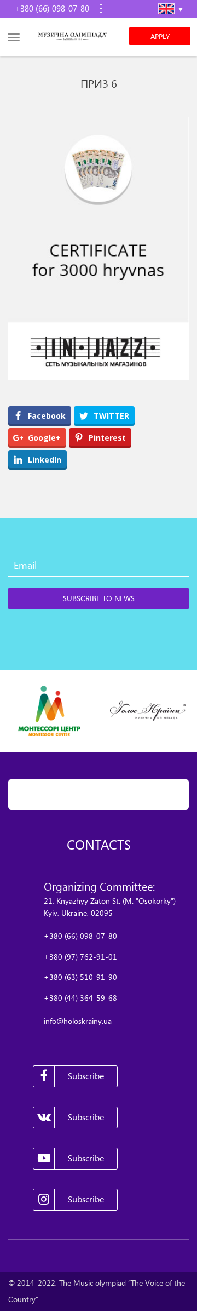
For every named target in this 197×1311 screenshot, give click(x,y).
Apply (160, 36)
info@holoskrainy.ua (78, 1021)
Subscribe (86, 1076)
